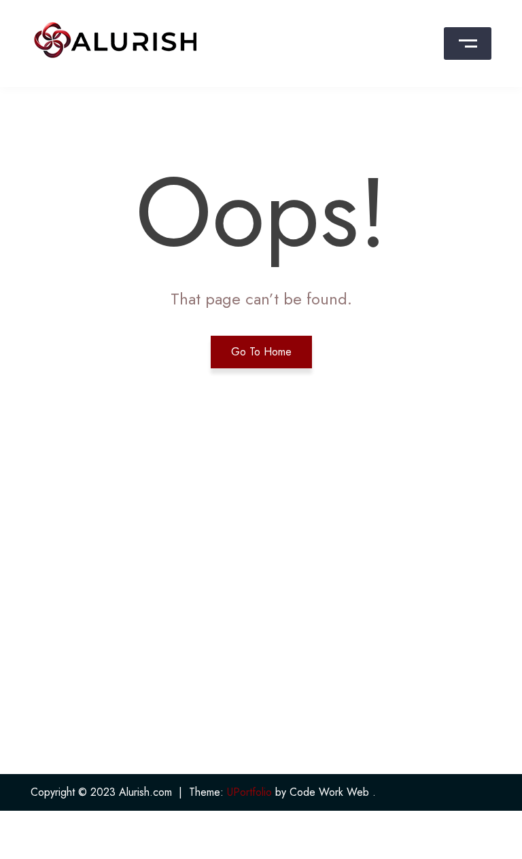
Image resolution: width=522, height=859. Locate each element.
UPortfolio (249, 792)
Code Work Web (329, 792)
